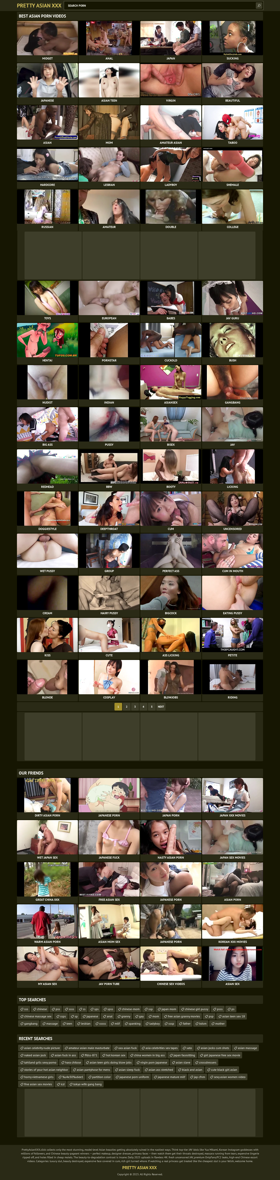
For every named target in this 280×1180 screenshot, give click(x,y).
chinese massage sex (37, 1016)
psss (220, 1009)
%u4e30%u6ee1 (72, 1077)
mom (155, 1016)
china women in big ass (149, 1055)
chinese (42, 1009)
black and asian (192, 1070)
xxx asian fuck (127, 1048)
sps (96, 1009)
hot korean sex (115, 1055)
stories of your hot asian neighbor (46, 1070)
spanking (135, 1023)
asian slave (183, 1062)
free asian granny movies (184, 1016)
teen (69, 1023)
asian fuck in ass (65, 1055)
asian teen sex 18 (233, 1016)
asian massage (247, 1048)
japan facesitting (184, 1055)
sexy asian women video (230, 1077)
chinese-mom (131, 1009)
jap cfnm (199, 1077)
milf (117, 1023)
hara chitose (73, 1062)
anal (110, 1016)
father (186, 1023)
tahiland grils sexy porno (40, 1062)
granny (125, 1016)
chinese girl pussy (196, 1009)
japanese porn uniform (134, 1077)
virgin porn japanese (153, 1062)
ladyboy (154, 1023)
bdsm (202, 1023)
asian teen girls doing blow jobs (111, 1062)
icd (63, 1084)
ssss (71, 1009)
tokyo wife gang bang (87, 1084)
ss (84, 1009)
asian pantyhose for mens (93, 1070)
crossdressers (207, 1062)
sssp (171, 1023)
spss (110, 1009)
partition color (101, 1077)
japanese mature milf (171, 1077)
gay (141, 1016)
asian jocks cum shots (215, 1048)
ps (232, 1009)
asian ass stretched (161, 1070)
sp (76, 1016)
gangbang (31, 1023)
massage (52, 1023)
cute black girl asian (224, 1070)
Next (161, 706)
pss (58, 1009)
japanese (92, 1016)
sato (189, 1048)
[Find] (259, 5)
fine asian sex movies (38, 1084)
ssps (63, 1016)
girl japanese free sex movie (222, 1055)
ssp (150, 1009)
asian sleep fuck (129, 1070)
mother (220, 1023)
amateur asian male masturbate (89, 1048)
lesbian (85, 1023)
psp (211, 1016)
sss (26, 1009)
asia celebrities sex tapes (162, 1048)
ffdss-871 (91, 1055)
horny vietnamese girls (39, 1077)
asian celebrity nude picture (42, 1048)
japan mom (169, 1009)
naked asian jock (35, 1055)
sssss (102, 1023)
